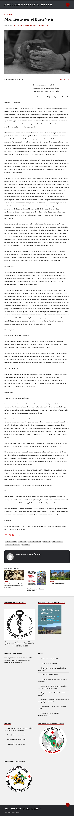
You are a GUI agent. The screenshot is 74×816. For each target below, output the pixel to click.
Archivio (8, 14)
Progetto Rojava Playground (16, 739)
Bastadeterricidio (35, 541)
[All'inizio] (68, 805)
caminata (46, 541)
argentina (22, 541)
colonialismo (57, 541)
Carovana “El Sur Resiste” (49, 663)
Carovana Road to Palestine (50, 675)
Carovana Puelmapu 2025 (49, 659)
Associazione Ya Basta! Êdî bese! (29, 4)
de (61, 79)
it (68, 79)
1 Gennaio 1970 (42, 25)
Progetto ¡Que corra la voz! (16, 735)
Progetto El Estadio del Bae (16, 744)
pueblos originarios (13, 544)
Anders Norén (15, 812)
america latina (11, 541)
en (65, 79)
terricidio (25, 544)
